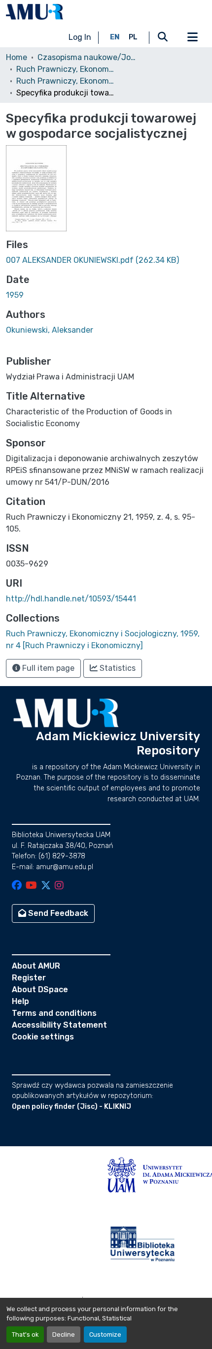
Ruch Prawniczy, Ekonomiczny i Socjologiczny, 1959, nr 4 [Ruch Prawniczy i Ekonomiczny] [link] (65, 81)
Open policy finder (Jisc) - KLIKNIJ (71, 1106)
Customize (105, 1334)
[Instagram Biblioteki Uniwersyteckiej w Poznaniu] (59, 886)
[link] (106, 260)
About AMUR (36, 966)
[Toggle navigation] (192, 37)
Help (20, 1001)
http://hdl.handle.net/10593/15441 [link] (71, 598)
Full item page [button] (47, 668)
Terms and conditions (54, 1013)
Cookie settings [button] (43, 1036)
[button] (34, 12)
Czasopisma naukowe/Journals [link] (86, 57)
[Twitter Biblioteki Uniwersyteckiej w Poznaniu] (46, 886)
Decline (63, 1334)
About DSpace (40, 989)
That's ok (25, 1334)
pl (133, 37)
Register (29, 977)
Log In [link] (80, 37)
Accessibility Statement (59, 1025)
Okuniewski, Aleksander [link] (49, 330)
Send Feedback (57, 913)
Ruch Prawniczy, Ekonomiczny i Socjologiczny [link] (65, 69)
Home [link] (16, 57)
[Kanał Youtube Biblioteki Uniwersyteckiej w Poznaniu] (31, 886)
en (115, 37)
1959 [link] (15, 295)
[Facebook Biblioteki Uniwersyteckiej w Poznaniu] (17, 886)
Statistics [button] (117, 668)
